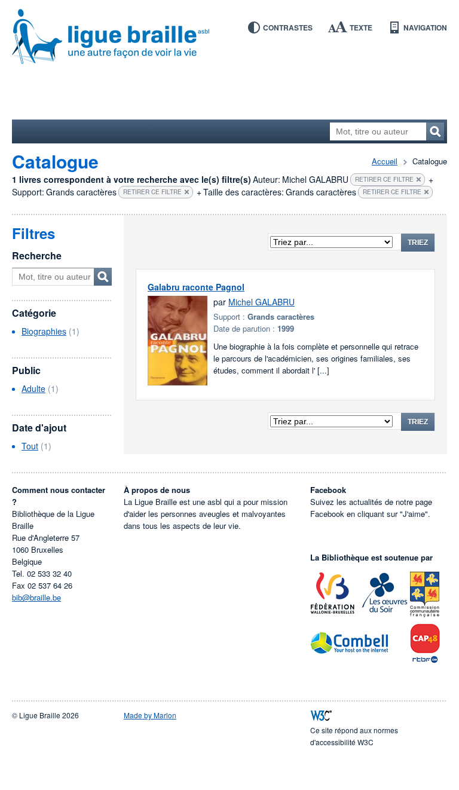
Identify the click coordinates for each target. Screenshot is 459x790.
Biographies (44, 331)
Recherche (37, 255)
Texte (361, 27)
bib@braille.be (36, 597)
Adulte (33, 388)
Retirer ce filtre (384, 179)
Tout (30, 446)
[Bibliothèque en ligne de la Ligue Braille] (229, 37)
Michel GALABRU (261, 302)
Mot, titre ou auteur (103, 277)
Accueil (384, 161)
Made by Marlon (150, 715)
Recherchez (435, 131)
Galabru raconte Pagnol (196, 287)
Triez (418, 242)
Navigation (425, 27)
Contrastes (288, 27)
